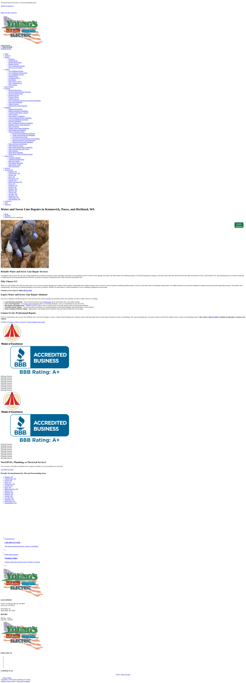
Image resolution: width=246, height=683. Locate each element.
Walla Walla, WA (13, 197)
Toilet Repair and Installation (17, 130)
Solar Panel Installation (15, 102)
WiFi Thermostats (13, 166)
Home (6, 54)
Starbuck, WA (12, 191)
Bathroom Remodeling (15, 109)
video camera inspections (31, 303)
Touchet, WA (12, 192)
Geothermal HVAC (14, 78)
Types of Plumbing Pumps (16, 132)
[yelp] (5, 660)
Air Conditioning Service (16, 74)
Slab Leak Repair (13, 126)
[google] (5, 658)
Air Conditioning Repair (15, 71)
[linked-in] (5, 663)
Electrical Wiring (13, 97)
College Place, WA (14, 173)
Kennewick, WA (13, 178)
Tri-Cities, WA (12, 194)
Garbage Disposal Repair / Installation (20, 118)
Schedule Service (6, 49)
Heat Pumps (12, 80)
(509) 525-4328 (7, 47)
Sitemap (3, 681)
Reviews (7, 168)
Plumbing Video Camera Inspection (19, 125)
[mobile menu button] (1, 50)
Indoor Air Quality (14, 161)
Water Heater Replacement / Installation (20, 147)
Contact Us (10, 6)
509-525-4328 (27, 290)
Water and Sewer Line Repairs (17, 144)
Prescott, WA (12, 187)
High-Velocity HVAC (15, 81)
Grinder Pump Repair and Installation (23, 135)
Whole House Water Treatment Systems (20, 154)
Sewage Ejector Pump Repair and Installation (26, 139)
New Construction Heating (16, 66)
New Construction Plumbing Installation (20, 123)
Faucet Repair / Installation (16, 116)
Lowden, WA (12, 180)
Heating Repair (13, 61)
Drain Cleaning (13, 114)
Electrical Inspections (14, 90)
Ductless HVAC (13, 76)
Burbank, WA (12, 171)
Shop (6, 203)
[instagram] (5, 665)
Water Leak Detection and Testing (18, 149)
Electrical (7, 88)
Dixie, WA (11, 177)
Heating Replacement (15, 62)
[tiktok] (5, 667)
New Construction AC (15, 83)
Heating (7, 57)
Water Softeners (13, 151)
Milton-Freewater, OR (15, 182)
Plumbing (7, 107)
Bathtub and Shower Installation (18, 111)
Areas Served (9, 170)
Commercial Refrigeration (16, 159)
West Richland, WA (14, 199)
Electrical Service (13, 95)
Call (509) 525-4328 (7, 469)
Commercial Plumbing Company (18, 113)
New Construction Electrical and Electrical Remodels (24, 100)
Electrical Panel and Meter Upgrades (19, 92)
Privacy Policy (11, 681)
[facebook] (5, 656)
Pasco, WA (11, 184)
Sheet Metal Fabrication (15, 163)
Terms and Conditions (23, 681)
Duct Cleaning (9, 87)
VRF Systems (12, 85)
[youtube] (5, 662)
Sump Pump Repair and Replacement (23, 140)
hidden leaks (47, 302)
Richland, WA (12, 189)
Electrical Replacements (15, 94)
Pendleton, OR (12, 185)
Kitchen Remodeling (14, 121)
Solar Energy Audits (14, 165)
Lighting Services (13, 99)
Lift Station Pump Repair (19, 137)
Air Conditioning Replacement (17, 73)
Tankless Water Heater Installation (18, 128)
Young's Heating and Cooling (36, 322)
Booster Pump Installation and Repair (23, 133)
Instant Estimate (5, 45)
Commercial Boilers (14, 158)
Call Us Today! (7, 678)
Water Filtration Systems (15, 145)
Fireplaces (11, 59)
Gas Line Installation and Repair (18, 119)
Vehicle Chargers (13, 104)
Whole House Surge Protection (17, 106)
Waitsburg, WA (13, 196)
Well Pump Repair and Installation (22, 142)
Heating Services (13, 64)
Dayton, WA (12, 175)
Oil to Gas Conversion (15, 68)
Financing (8, 204)
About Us (4, 6)
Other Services (9, 156)
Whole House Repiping (15, 152)
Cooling (7, 69)
